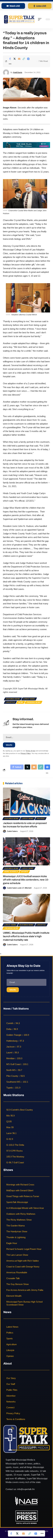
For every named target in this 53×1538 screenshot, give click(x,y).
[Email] (19, 58)
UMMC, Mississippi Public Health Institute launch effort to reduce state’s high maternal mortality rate (26, 936)
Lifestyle (10, 702)
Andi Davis (17, 72)
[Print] (28, 58)
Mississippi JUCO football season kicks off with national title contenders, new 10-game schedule (26, 880)
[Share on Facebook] (10, 58)
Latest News (29, 699)
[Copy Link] (24, 58)
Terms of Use (30, 751)
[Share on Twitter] (15, 58)
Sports (24, 871)
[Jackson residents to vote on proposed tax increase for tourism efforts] (26, 802)
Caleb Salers (12, 831)
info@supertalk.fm (26, 1489)
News (20, 702)
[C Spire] (26, 145)
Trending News (33, 702)
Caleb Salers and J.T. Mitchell (19, 888)
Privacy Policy (26, 753)
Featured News (13, 699)
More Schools (11, 871)
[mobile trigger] (40, 19)
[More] (10, 64)
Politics (41, 818)
